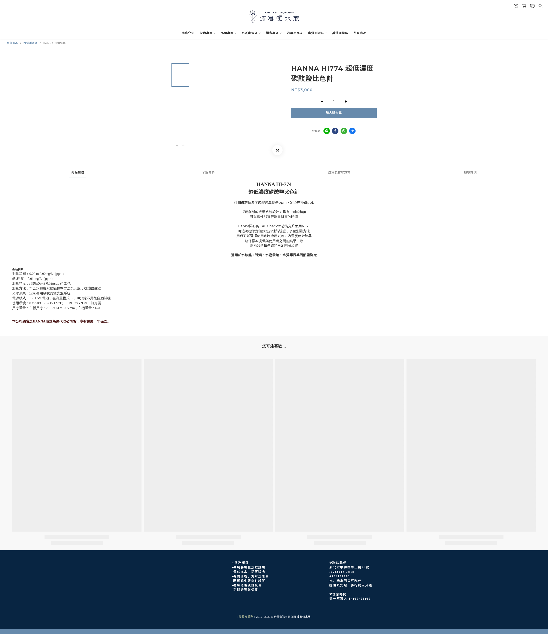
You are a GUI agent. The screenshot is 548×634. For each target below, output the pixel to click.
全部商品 (12, 43)
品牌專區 (227, 33)
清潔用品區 (295, 33)
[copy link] (352, 131)
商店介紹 (188, 33)
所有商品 (359, 33)
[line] (326, 131)
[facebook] (335, 131)
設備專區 (206, 33)
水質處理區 (250, 33)
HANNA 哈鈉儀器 (54, 43)
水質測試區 (316, 33)
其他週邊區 (340, 33)
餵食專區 (272, 33)
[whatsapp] (344, 131)
